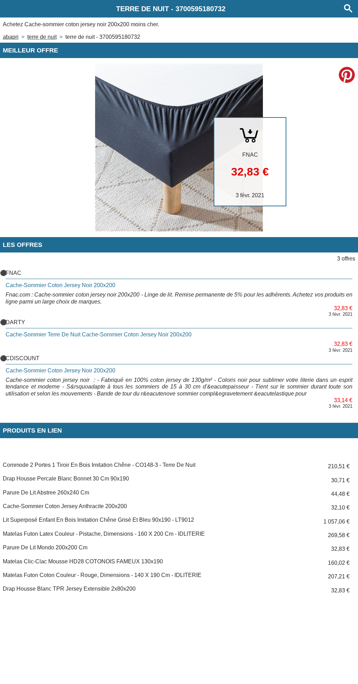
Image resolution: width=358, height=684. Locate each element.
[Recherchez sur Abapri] (348, 8)
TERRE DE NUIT (42, 37)
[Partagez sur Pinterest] (346, 74)
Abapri (11, 37)
